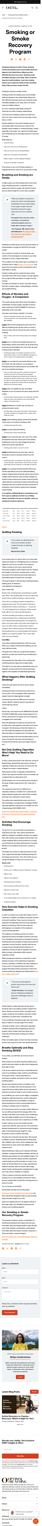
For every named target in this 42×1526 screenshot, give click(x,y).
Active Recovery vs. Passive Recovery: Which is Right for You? (18, 1417)
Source (4, 527)
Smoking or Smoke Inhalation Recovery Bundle (17, 1193)
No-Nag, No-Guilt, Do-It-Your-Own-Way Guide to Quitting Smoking (23, 234)
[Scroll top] (38, 1523)
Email (3, 1278)
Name (3, 1268)
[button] (4, 8)
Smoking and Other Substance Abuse (18, 14)
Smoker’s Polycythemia (26, 264)
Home (3, 14)
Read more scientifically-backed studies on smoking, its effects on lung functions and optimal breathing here (19, 814)
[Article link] (20, 1404)
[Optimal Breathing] (12, 8)
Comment (4, 1288)
